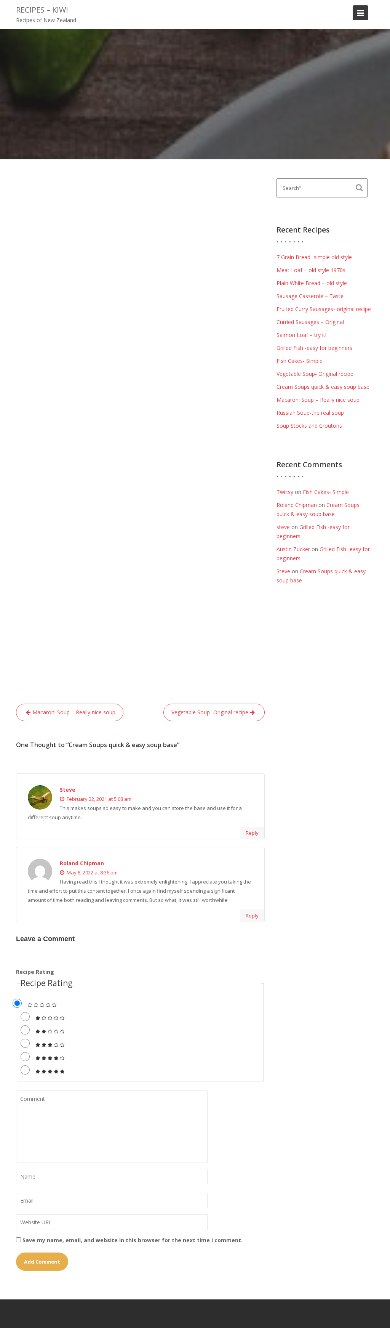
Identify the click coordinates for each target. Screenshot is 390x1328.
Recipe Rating (35, 971)
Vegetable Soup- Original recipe (209, 712)
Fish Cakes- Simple (300, 360)
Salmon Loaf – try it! (301, 334)
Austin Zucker (293, 549)
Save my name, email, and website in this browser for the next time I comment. (132, 1240)
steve (283, 527)
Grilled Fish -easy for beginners (314, 347)
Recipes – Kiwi (42, 10)
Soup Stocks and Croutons (309, 425)
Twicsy (285, 492)
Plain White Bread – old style (312, 283)
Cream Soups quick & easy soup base (323, 386)
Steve (67, 789)
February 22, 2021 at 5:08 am (98, 799)
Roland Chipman (82, 863)
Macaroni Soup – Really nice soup (73, 712)
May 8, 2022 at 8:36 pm (92, 872)
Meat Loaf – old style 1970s (311, 270)
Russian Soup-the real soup (310, 412)
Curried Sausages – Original (310, 322)
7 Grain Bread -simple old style (314, 257)
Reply (252, 832)
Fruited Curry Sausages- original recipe (324, 309)
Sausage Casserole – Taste (310, 296)
